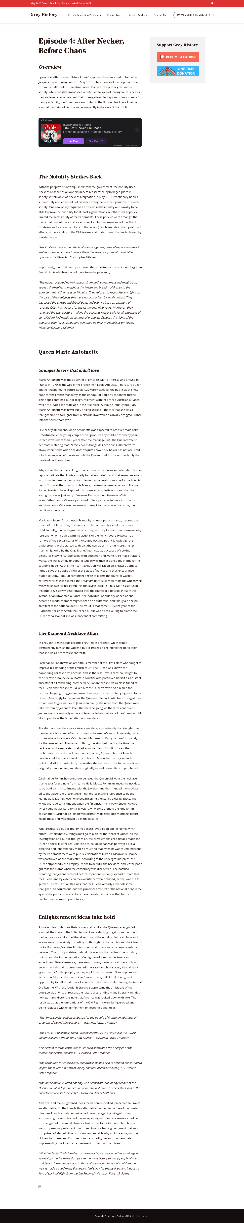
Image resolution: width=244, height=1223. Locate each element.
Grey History (44, 14)
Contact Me (160, 15)
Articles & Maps (138, 15)
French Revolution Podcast (83, 15)
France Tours (114, 15)
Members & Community (195, 14)
